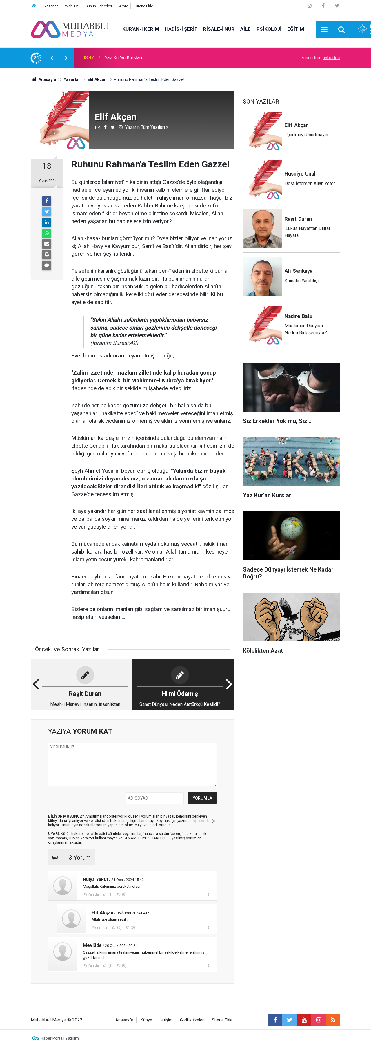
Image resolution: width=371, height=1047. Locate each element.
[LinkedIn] (46, 222)
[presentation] (51, 57)
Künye (146, 1020)
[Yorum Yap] (46, 265)
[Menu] (324, 29)
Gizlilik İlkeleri (192, 1020)
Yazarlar (51, 6)
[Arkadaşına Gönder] (46, 244)
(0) (123, 894)
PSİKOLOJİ (269, 29)
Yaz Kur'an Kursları (123, 57)
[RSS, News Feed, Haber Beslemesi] (333, 1020)
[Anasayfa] (34, 6)
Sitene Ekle (144, 6)
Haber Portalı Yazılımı (60, 1038)
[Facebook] (323, 5)
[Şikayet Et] (208, 894)
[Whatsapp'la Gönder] (46, 233)
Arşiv (123, 6)
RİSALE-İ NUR (218, 29)
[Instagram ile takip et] (318, 1020)
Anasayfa (124, 1020)
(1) (110, 894)
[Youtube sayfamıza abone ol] (304, 1020)
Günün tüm (320, 57)
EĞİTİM (295, 29)
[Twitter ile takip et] (289, 1020)
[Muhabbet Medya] (71, 29)
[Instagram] (309, 5)
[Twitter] (337, 5)
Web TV (71, 6)
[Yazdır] (46, 254)
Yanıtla (93, 894)
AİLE (245, 29)
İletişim (166, 1020)
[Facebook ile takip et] (275, 1020)
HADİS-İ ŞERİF (181, 29)
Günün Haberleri (98, 6)
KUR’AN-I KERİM (140, 29)
